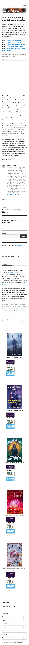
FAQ (3, 620)
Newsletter (5, 613)
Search (4, 233)
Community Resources (8, 637)
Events (4, 617)
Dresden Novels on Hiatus (14, 42)
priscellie (6, 199)
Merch (12, 249)
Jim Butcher (5, 642)
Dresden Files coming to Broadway (16, 44)
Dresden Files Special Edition (15, 40)
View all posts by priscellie (13, 194)
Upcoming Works (19, 318)
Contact (4, 634)
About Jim (5, 624)
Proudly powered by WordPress (16, 642)
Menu (24, 5)
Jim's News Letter (17, 245)
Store (3, 630)
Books (4, 627)
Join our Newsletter (13, 320)
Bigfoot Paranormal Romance (15, 46)
